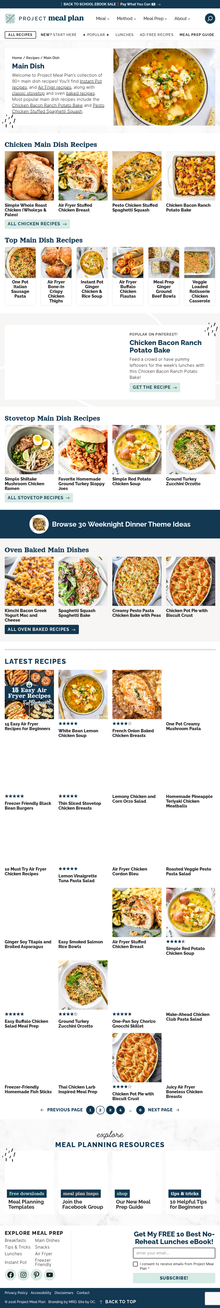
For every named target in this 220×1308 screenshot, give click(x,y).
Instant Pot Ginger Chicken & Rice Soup (92, 289)
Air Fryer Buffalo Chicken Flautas (128, 289)
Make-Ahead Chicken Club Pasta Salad (187, 1017)
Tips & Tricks (18, 1247)
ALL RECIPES (20, 35)
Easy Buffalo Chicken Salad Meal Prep (26, 1023)
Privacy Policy (16, 1293)
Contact (83, 1293)
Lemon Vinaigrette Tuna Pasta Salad (77, 878)
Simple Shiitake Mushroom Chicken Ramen (24, 484)
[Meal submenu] (108, 18)
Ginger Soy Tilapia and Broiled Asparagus (28, 944)
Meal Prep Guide (197, 35)
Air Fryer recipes (54, 87)
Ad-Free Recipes (157, 35)
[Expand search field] (210, 18)
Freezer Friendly (43, 1262)
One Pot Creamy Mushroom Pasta (183, 726)
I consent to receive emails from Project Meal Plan (177, 1266)
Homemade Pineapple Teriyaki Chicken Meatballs (189, 801)
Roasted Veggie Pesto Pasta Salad (188, 871)
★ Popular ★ (96, 35)
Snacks (42, 1247)
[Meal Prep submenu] (166, 18)
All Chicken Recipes (34, 223)
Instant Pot (16, 1262)
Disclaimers (64, 1293)
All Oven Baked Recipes (38, 629)
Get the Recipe (152, 387)
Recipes (33, 58)
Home (17, 58)
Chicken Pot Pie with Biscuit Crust (187, 613)
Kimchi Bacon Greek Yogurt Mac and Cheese (26, 615)
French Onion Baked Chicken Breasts (133, 733)
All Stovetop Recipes (35, 497)
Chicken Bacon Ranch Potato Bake (47, 105)
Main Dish (52, 58)
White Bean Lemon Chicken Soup (78, 733)
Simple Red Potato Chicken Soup (131, 481)
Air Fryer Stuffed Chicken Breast (75, 207)
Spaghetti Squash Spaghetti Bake (76, 613)
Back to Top (120, 1302)
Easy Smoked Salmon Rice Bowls (80, 944)
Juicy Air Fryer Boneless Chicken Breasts (184, 1092)
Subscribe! (174, 1278)
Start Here (59, 35)
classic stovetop (28, 93)
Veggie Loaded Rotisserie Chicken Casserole (199, 291)
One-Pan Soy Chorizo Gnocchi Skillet (134, 1023)
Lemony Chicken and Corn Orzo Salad (134, 799)
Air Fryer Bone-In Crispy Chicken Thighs (56, 291)
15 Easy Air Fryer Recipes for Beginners (27, 726)
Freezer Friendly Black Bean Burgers (28, 805)
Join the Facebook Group (82, 1204)
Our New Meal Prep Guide (133, 1204)
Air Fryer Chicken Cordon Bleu (129, 871)
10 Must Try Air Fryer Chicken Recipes (25, 871)
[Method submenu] (135, 18)
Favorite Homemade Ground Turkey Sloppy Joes (81, 484)
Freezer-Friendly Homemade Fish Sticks (28, 1089)
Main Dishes (47, 1240)
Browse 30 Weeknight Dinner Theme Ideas (121, 524)
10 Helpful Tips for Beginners (188, 1204)
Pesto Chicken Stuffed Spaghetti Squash (135, 207)
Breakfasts (15, 1240)
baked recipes (80, 93)
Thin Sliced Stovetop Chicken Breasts (79, 805)
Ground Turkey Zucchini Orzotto (183, 481)
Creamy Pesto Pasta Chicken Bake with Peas (136, 613)
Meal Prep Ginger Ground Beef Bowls (164, 289)
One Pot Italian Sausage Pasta (20, 289)
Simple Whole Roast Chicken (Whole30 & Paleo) (26, 210)
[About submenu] (189, 18)
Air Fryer (43, 1254)
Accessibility (41, 1293)
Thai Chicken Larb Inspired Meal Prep (77, 1089)
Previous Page (61, 1109)
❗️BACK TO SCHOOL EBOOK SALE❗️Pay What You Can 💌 (107, 4)
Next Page (164, 1109)
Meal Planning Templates (26, 1204)
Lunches (125, 35)
